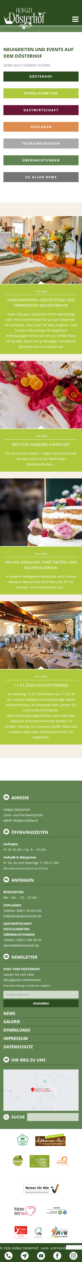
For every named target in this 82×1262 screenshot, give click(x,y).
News (9, 1013)
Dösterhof (41, 76)
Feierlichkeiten (41, 93)
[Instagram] (73, 1256)
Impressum (15, 1038)
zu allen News (41, 177)
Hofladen (41, 127)
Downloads (16, 1030)
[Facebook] (57, 1256)
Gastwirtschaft (41, 110)
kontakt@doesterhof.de (21, 945)
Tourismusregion (41, 143)
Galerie (11, 1021)
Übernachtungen (41, 160)
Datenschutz (18, 1046)
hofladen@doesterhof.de (22, 916)
